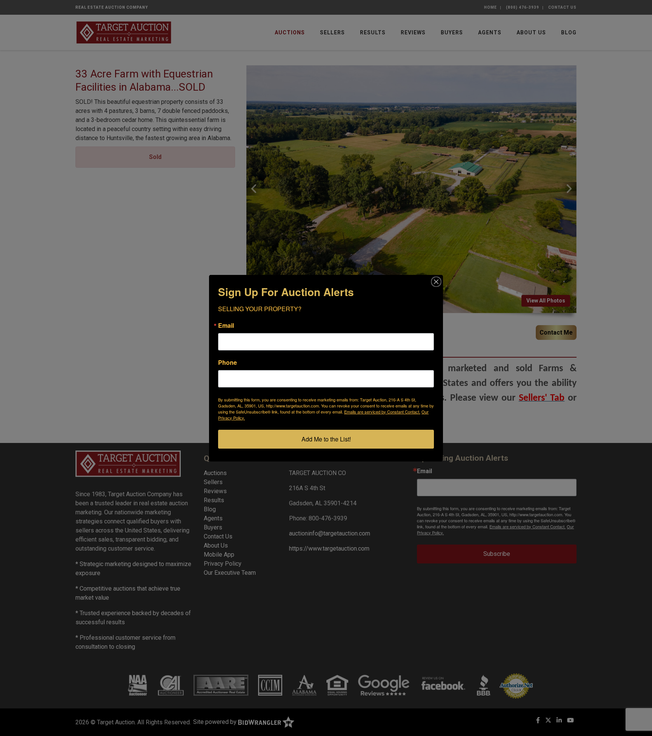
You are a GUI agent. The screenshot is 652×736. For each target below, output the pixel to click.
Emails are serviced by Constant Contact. (382, 412)
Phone (227, 363)
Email (226, 325)
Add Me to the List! (326, 439)
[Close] (436, 281)
